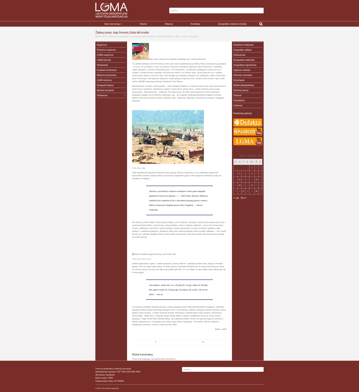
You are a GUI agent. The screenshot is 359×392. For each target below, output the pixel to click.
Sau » (244, 198)
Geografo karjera (105, 85)
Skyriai (143, 24)
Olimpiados (102, 65)
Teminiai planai (240, 90)
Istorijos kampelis (105, 90)
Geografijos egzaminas (244, 65)
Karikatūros (239, 100)
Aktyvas (169, 24)
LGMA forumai (104, 60)
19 (240, 185)
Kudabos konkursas (107, 70)
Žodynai (237, 95)
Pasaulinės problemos (165, 36)
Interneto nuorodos (242, 75)
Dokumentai (239, 55)
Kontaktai (195, 24)
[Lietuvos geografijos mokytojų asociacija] (111, 11)
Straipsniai (194, 36)
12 (240, 179)
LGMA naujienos (105, 55)
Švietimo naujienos (106, 50)
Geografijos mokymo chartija (232, 24)
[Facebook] (155, 342)
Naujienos (151, 36)
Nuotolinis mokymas (243, 45)
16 (256, 179)
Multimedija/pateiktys (243, 85)
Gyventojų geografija (138, 36)
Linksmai (237, 105)
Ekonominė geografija (119, 36)
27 (243, 191)
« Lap (236, 198)
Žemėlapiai (239, 80)
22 (252, 185)
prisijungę (145, 359)
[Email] (203, 342)
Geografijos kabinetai (244, 60)
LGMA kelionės (104, 80)
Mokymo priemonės (106, 75)
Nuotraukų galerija (242, 113)
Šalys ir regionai (182, 36)
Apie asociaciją (112, 24)
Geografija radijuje (242, 50)
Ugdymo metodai (241, 70)
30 (256, 191)
